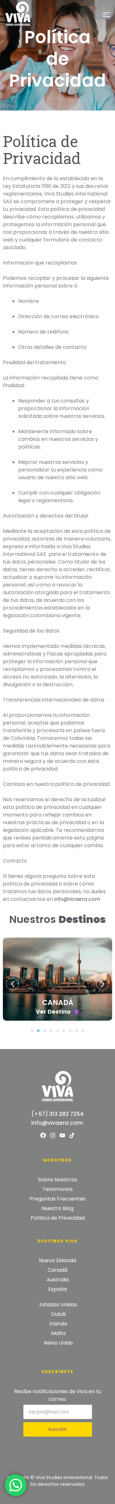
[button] (32, 1030)
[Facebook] (43, 1135)
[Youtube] (62, 1135)
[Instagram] (53, 1135)
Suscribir (57, 1429)
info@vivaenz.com (77, 899)
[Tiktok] (72, 1135)
